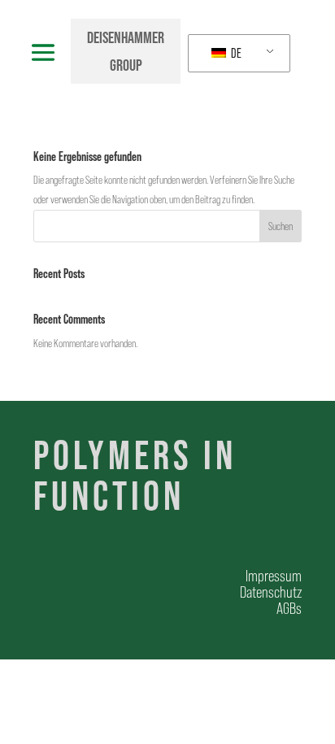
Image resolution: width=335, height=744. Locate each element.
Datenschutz (271, 592)
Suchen (280, 226)
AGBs (289, 608)
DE (234, 53)
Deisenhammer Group (125, 51)
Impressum (274, 576)
